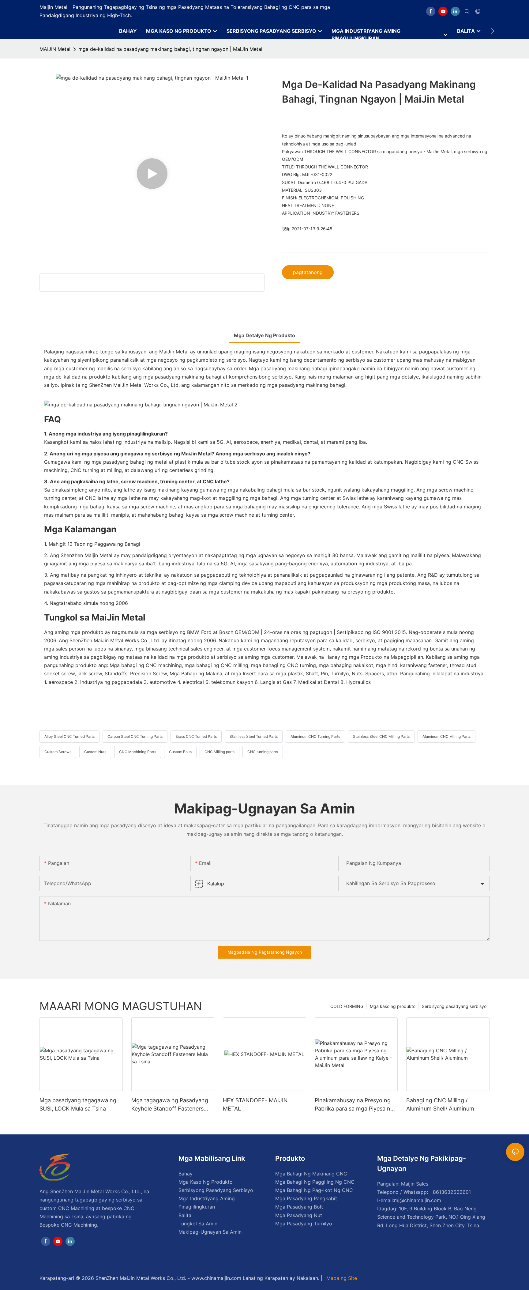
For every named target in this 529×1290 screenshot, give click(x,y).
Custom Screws (57, 751)
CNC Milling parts (219, 751)
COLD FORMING (346, 1006)
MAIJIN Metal (54, 49)
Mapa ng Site (341, 1278)
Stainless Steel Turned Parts (254, 736)
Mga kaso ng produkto (392, 1006)
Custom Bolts (180, 751)
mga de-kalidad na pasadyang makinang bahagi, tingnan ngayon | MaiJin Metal (170, 49)
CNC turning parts (262, 751)
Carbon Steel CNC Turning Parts (135, 736)
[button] (492, 31)
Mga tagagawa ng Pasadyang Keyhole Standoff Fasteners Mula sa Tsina (169, 1105)
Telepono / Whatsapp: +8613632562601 (424, 1192)
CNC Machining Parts (137, 751)
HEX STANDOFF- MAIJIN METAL (255, 1104)
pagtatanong (308, 272)
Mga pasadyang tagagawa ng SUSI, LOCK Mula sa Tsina (77, 1104)
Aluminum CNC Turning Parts (315, 736)
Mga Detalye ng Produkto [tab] (264, 335)
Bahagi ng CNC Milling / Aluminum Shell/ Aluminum (440, 1104)
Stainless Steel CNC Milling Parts (381, 736)
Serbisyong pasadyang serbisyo (454, 1006)
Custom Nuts (95, 751)
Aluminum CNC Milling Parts (446, 736)
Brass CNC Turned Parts (196, 736)
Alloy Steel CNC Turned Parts (69, 736)
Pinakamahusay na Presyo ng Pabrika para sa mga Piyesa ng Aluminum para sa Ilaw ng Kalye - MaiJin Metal (355, 1105)
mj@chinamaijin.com (417, 1200)
